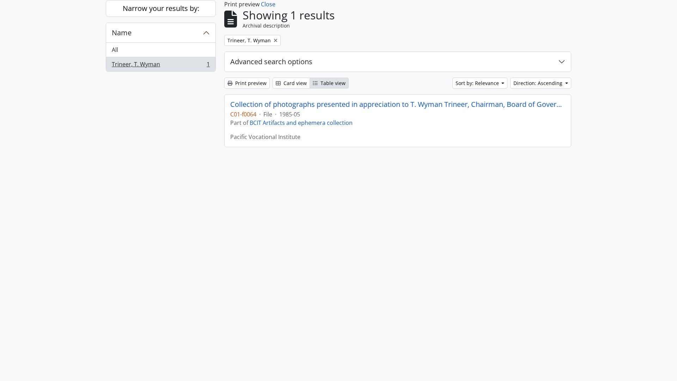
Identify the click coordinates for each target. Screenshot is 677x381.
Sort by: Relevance (478, 83)
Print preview (250, 83)
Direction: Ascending (538, 83)
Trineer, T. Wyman (160, 65)
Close (268, 4)
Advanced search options (271, 61)
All (115, 50)
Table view (332, 83)
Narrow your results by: (161, 8)
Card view (294, 83)
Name (122, 32)
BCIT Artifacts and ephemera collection (301, 123)
